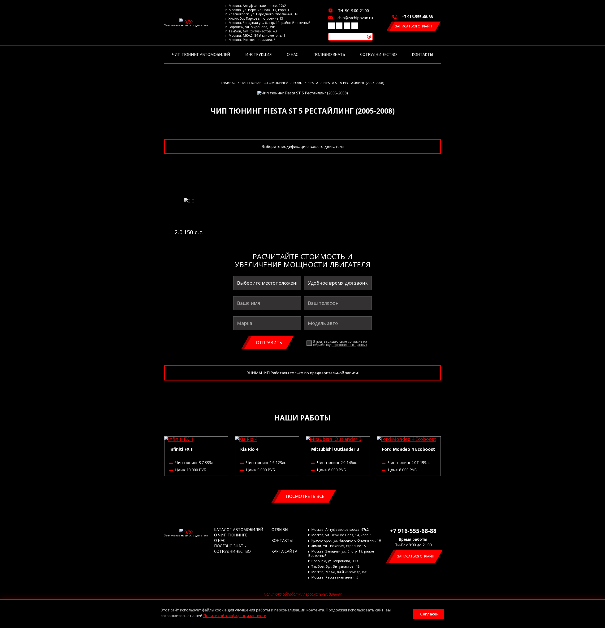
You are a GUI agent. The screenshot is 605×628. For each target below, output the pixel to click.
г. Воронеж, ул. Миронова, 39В (250, 27)
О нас (292, 54)
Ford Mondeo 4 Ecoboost (408, 449)
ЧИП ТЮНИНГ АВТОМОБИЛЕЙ (201, 54)
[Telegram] (347, 25)
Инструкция (258, 54)
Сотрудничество (378, 54)
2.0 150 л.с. (189, 232)
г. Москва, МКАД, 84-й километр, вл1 (255, 35)
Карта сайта (284, 551)
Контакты (422, 54)
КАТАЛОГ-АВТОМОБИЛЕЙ (238, 529)
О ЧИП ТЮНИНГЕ (230, 535)
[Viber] (339, 25)
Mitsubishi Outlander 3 (335, 449)
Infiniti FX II (181, 449)
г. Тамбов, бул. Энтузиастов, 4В (251, 31)
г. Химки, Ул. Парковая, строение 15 (254, 18)
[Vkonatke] (331, 25)
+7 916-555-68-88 (417, 17)
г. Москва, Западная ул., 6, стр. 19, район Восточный (267, 23)
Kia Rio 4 (249, 449)
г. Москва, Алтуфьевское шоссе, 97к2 (255, 6)
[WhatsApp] (354, 25)
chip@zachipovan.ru (355, 18)
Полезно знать (329, 54)
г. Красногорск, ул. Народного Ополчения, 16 (261, 14)
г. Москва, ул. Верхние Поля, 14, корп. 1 (257, 10)
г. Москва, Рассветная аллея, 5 (250, 40)
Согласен (429, 614)
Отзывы (280, 529)
